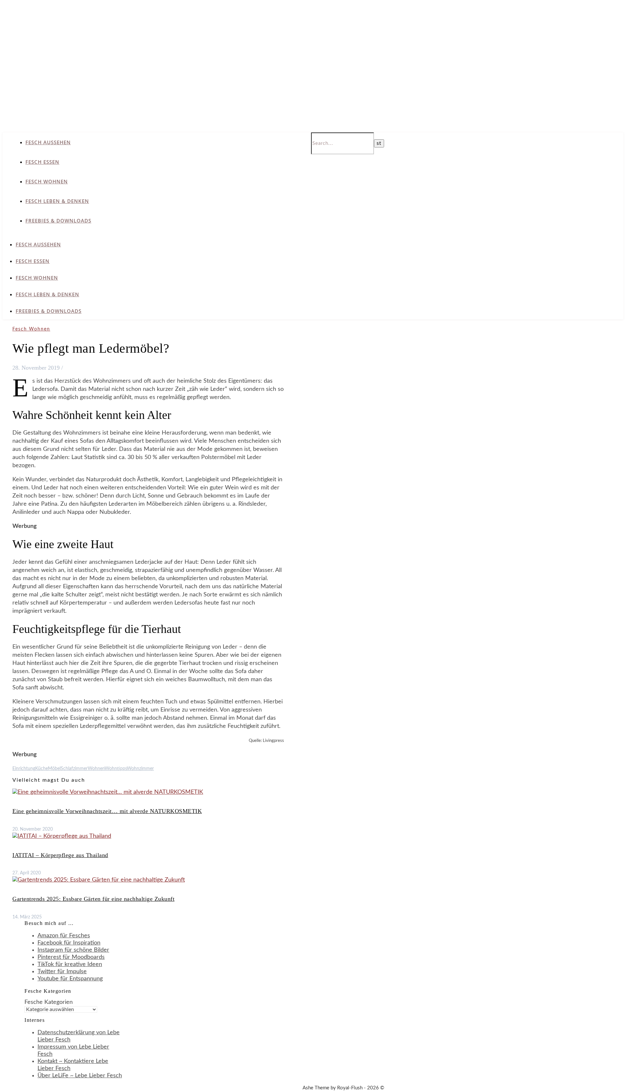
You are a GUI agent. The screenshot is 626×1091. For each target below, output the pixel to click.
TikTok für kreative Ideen (69, 964)
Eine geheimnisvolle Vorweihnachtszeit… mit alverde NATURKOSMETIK (107, 811)
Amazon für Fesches (63, 936)
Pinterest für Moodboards (71, 957)
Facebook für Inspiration (68, 943)
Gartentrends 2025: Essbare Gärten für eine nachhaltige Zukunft (93, 899)
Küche (41, 768)
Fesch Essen (42, 162)
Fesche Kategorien (48, 1002)
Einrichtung (23, 768)
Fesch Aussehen (48, 142)
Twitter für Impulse (62, 972)
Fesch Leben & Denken (57, 201)
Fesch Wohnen (46, 181)
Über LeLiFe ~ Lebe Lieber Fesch (79, 1076)
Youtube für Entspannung (70, 979)
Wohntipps (116, 768)
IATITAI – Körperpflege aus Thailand (60, 855)
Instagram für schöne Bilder (73, 950)
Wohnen (96, 768)
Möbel (54, 768)
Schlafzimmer (74, 768)
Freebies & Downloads (58, 220)
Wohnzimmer (140, 768)
